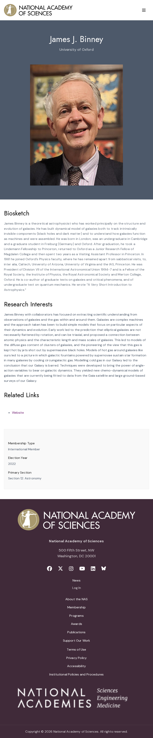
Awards (76, 624)
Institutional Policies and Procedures (76, 674)
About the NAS (76, 599)
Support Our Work (76, 640)
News (76, 580)
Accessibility (76, 666)
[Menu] (144, 10)
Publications (76, 632)
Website (18, 413)
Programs (76, 616)
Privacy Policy (76, 658)
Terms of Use (76, 649)
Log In (76, 588)
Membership (76, 607)
